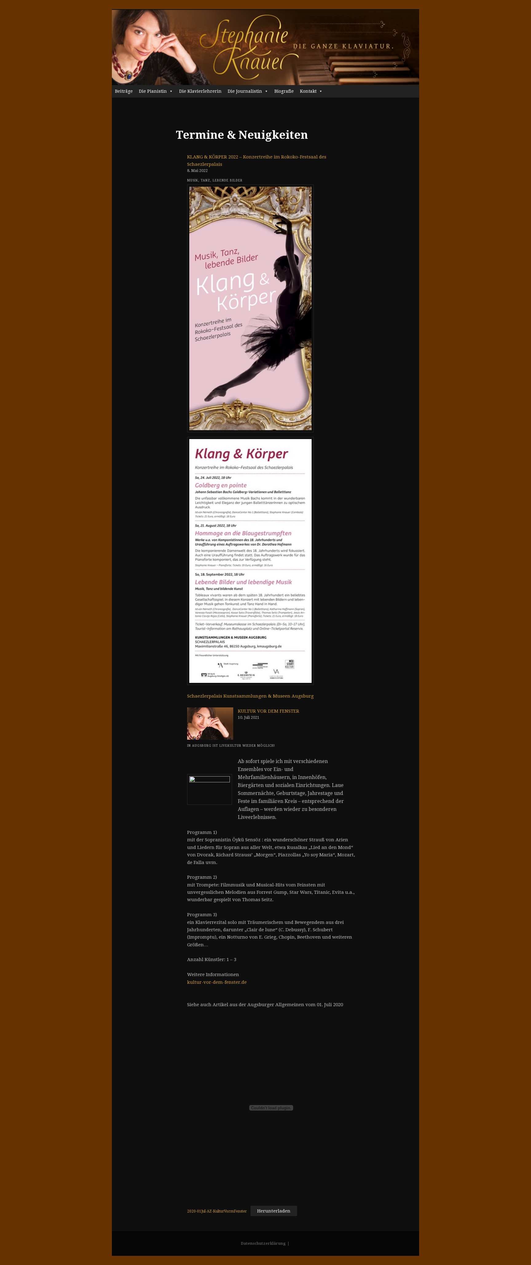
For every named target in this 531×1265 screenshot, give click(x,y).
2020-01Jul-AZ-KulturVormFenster (217, 1211)
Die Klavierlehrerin (200, 91)
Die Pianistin (153, 91)
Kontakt (308, 91)
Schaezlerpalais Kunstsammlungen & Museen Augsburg (250, 696)
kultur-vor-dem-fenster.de (217, 982)
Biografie (284, 91)
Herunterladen (273, 1211)
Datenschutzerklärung (263, 1243)
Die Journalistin (245, 91)
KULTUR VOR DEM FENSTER (268, 711)
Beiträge (124, 91)
